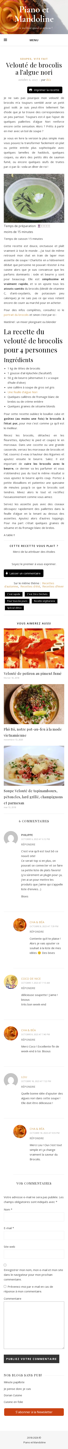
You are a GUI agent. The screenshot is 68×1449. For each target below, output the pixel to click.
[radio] (25, 558)
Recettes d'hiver (53, 586)
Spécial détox (14, 607)
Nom (8, 1209)
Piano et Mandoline (34, 1442)
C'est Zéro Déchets (37, 594)
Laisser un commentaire (25, 573)
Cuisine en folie (13, 1402)
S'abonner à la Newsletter (34, 1412)
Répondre (28, 844)
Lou (24, 1077)
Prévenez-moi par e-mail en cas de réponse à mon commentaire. (28, 1289)
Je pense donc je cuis (17, 1389)
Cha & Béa (37, 922)
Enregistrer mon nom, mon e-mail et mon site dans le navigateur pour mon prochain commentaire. (33, 1274)
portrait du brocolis (16, 315)
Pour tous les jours (17, 601)
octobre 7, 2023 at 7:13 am (35, 982)
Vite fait (41, 58)
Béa (48, 80)
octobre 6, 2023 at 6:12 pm (35, 839)
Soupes (26, 58)
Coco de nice (31, 978)
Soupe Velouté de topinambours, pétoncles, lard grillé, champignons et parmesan (33, 797)
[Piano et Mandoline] (34, 17)
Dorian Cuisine (13, 1395)
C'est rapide (13, 594)
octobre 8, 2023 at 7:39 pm (44, 926)
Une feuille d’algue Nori (22, 392)
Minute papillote (14, 1382)
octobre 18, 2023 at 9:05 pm (45, 1132)
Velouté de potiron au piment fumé (33, 673)
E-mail (9, 1228)
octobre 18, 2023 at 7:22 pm (36, 1081)
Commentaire (12, 1298)
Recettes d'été (30, 586)
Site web (9, 1246)
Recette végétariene (44, 601)
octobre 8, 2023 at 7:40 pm (35, 1034)
